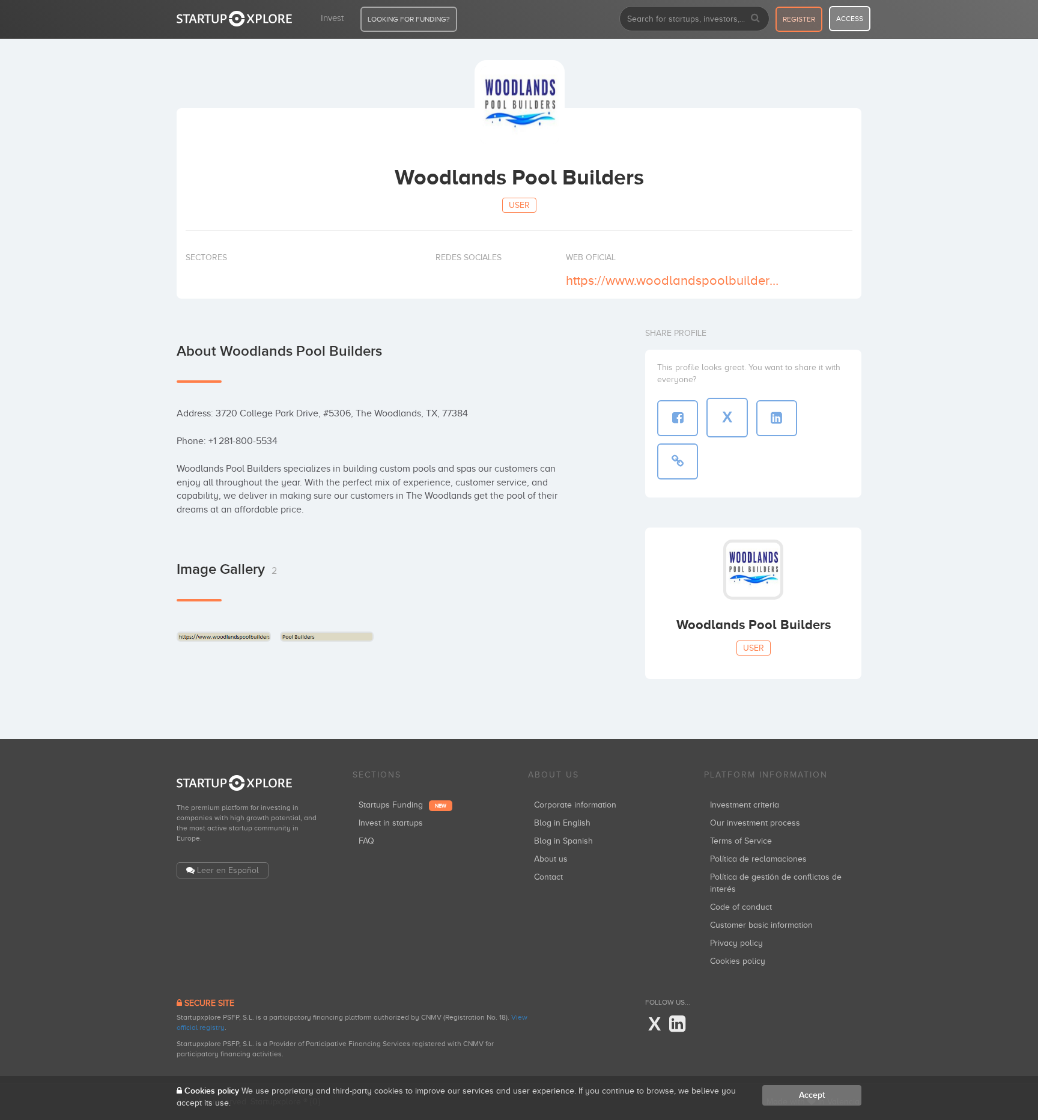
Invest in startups (391, 822)
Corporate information (575, 804)
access (849, 18)
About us (551, 858)
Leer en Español (228, 870)
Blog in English (562, 822)
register (799, 19)
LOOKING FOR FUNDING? (409, 19)
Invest (332, 18)
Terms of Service (741, 840)
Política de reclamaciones (758, 858)
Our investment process (755, 822)
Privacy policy (736, 943)
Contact (548, 876)
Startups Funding (402, 804)
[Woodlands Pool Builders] (224, 637)
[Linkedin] (677, 1024)
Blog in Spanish (563, 840)
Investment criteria (744, 804)
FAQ (366, 840)
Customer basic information (761, 925)
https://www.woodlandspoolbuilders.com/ (674, 280)
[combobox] (694, 18)
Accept (812, 1095)
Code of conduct (741, 907)
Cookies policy (737, 961)
